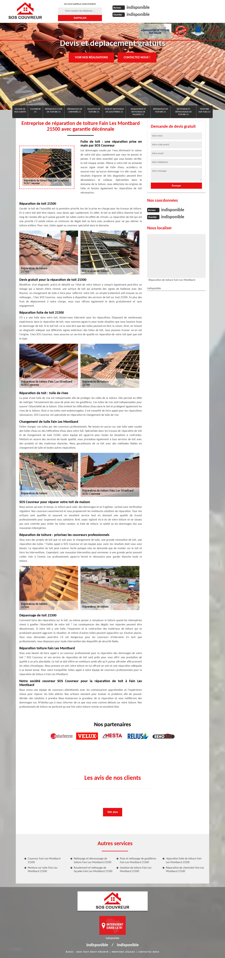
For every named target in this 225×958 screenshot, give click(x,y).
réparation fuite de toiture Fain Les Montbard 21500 (183, 860)
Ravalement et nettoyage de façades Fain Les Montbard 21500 (93, 869)
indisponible (138, 7)
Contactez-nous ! (137, 57)
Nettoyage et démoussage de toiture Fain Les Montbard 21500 (92, 860)
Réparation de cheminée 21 (74, 110)
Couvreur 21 (35, 110)
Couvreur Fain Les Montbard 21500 (44, 860)
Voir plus (112, 812)
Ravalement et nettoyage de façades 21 (138, 112)
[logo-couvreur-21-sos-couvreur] (25, 10)
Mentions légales (123, 952)
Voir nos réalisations (91, 57)
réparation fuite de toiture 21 (53, 110)
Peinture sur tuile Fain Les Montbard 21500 (42, 869)
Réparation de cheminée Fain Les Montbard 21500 (185, 869)
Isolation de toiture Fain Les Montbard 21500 (135, 869)
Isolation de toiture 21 (93, 110)
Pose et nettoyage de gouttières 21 (114, 110)
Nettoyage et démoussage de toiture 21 (183, 112)
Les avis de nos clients (20, 110)
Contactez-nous (148, 952)
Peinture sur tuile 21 (204, 110)
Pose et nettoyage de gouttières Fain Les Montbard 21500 (138, 860)
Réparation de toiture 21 (160, 110)
